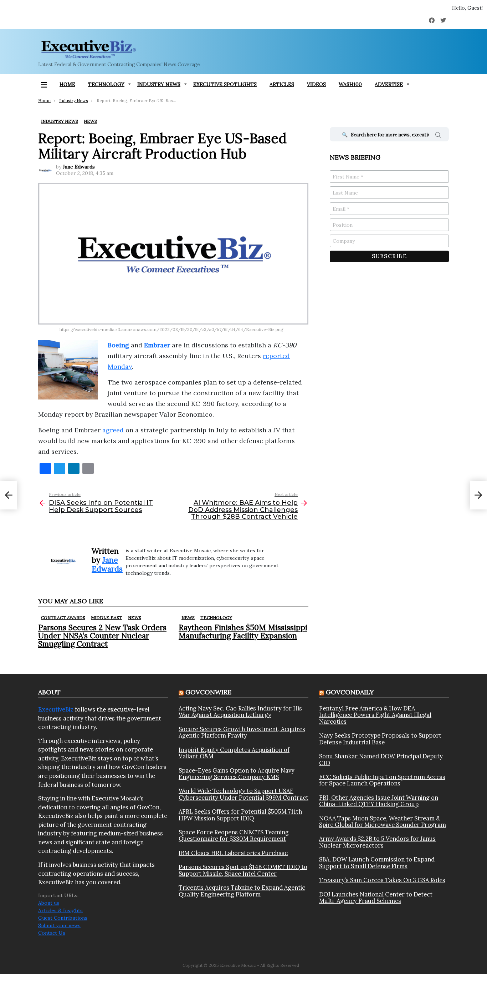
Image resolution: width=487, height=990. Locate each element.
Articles (282, 84)
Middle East (106, 617)
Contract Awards (63, 617)
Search (438, 136)
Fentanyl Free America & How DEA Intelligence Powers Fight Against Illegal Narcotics (375, 715)
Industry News (158, 84)
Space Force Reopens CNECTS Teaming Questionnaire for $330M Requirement (234, 835)
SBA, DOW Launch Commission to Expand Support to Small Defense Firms (377, 862)
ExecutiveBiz (55, 709)
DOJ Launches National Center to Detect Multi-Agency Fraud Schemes (375, 897)
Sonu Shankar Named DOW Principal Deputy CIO (381, 759)
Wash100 (350, 84)
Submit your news (59, 925)
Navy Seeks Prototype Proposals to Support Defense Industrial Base (380, 738)
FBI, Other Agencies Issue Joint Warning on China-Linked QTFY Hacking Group (378, 801)
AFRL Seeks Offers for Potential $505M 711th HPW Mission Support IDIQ (240, 814)
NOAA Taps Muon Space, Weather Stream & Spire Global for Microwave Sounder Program (382, 821)
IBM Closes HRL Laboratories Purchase (233, 853)
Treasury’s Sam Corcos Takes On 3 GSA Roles (382, 880)
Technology (106, 84)
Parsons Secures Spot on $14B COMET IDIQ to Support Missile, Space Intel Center (243, 870)
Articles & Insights (60, 910)
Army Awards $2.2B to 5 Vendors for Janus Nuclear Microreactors (377, 842)
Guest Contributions (62, 918)
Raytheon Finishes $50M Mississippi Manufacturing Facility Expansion (243, 631)
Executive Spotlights (225, 84)
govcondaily (350, 692)
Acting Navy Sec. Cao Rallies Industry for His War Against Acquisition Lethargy (240, 711)
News (134, 617)
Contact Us (51, 933)
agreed (113, 430)
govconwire (208, 692)
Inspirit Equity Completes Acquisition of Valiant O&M (234, 753)
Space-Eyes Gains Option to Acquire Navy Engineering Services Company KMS (236, 773)
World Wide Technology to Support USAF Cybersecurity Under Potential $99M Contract (243, 794)
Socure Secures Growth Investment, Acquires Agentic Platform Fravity (242, 732)
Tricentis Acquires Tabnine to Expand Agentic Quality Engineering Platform (242, 891)
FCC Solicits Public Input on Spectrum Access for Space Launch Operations (382, 780)
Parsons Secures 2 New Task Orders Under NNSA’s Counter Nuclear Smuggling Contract (102, 636)
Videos (316, 84)
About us (48, 903)
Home (67, 84)
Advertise (389, 84)
